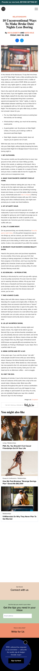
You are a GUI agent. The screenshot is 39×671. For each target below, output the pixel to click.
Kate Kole (29, 33)
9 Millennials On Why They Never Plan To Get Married (19, 517)
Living (4, 443)
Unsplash (35, 400)
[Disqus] (19, 551)
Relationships (19, 17)
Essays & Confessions (9, 478)
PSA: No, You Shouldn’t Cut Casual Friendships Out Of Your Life (17, 447)
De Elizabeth (14, 33)
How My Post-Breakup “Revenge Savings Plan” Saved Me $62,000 (19, 482)
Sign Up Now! (16, 661)
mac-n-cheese (25, 195)
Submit (34, 616)
